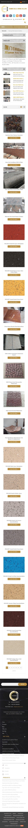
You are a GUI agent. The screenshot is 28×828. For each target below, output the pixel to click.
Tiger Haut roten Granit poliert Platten (11, 787)
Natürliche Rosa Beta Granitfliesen (10, 783)
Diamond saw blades (20, 819)
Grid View (21, 107)
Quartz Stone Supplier (13, 821)
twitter (6, 765)
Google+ (7, 771)
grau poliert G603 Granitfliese (9, 789)
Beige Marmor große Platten (9, 760)
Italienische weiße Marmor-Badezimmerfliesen (13, 755)
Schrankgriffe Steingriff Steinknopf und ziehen (13, 807)
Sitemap (4, 731)
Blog (3, 726)
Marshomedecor (8, 815)
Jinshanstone (5, 821)
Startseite (4, 30)
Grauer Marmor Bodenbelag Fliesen (10, 757)
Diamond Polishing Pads (18, 815)
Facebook (7, 768)
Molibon (14, 813)
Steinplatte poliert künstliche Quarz (10, 744)
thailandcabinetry (14, 823)
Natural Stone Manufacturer (9, 817)
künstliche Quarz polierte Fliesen (10, 739)
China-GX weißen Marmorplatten (10, 794)
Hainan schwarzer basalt (8, 753)
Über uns (4, 729)
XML (3, 733)
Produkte (4, 724)
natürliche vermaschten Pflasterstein (10, 751)
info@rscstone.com (8, 19)
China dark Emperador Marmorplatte (11, 801)
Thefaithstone (20, 813)
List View (24, 107)
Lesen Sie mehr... (14, 138)
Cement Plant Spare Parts (9, 819)
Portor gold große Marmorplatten (10, 799)
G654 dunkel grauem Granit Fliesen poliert (12, 792)
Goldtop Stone (23, 821)
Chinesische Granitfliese (8, 748)
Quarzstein (4, 742)
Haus (3, 722)
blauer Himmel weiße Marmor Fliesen (11, 796)
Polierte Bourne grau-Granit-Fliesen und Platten (13, 780)
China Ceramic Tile (20, 817)
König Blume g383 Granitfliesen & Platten (12, 785)
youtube (7, 774)
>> (20, 667)
